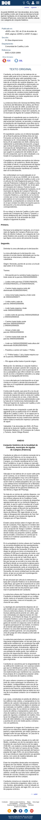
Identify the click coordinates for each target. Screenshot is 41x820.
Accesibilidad (13, 803)
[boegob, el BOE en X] (15, 812)
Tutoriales (31, 805)
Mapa (29, 802)
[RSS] (9, 812)
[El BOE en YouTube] (31, 812)
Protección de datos (25, 803)
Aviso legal (36, 802)
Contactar (5, 802)
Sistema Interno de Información (16, 805)
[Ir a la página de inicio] (6, 4)
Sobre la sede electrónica (17, 802)
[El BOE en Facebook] (20, 812)
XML (21, 61)
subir (36, 794)
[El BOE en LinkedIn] (26, 812)
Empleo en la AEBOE (20, 806)
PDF (9, 61)
